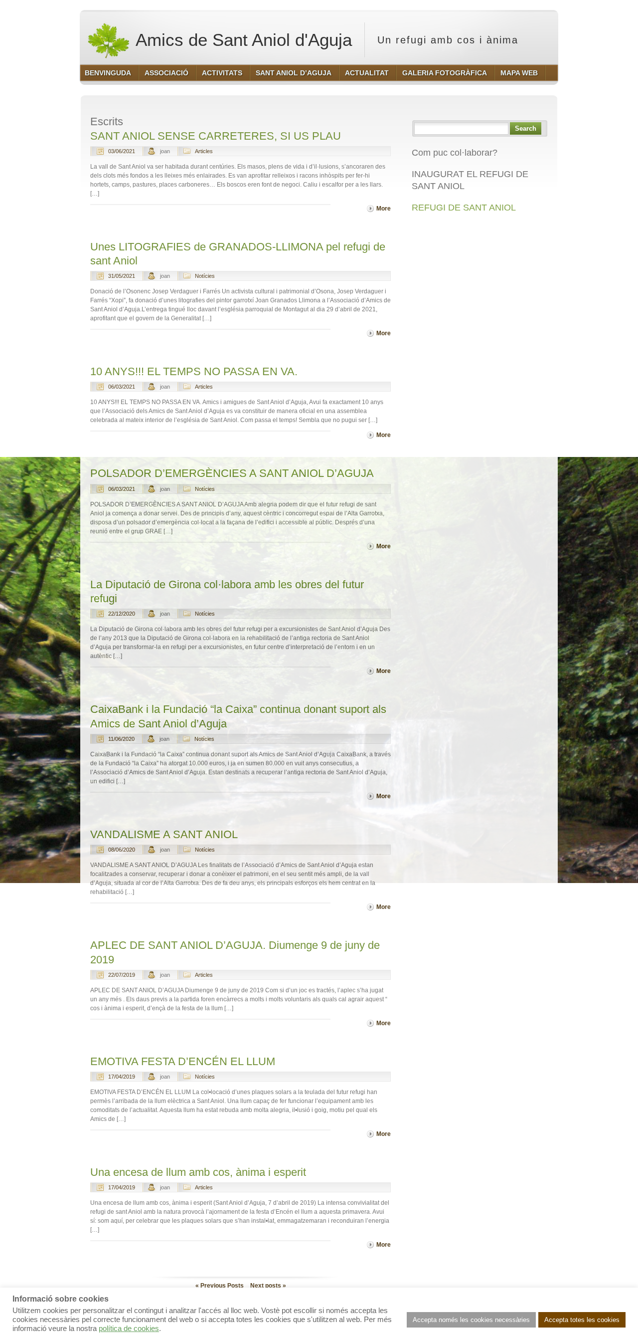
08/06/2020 (121, 850)
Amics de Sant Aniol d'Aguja (242, 39)
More (383, 208)
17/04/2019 (121, 1077)
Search (525, 128)
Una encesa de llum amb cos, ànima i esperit (198, 1172)
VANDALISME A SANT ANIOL (164, 834)
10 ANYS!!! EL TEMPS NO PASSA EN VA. (194, 371)
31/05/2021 (121, 276)
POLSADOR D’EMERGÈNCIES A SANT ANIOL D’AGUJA (232, 473)
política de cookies (129, 1329)
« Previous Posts (219, 1285)
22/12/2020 (121, 614)
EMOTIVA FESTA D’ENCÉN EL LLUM (182, 1061)
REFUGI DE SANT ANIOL (464, 208)
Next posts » (268, 1285)
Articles (204, 151)
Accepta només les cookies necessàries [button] (471, 1320)
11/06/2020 (121, 739)
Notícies (205, 276)
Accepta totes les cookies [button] (582, 1320)
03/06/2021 (121, 151)
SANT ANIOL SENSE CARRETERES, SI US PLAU (215, 136)
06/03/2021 (121, 387)
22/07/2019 (121, 975)
